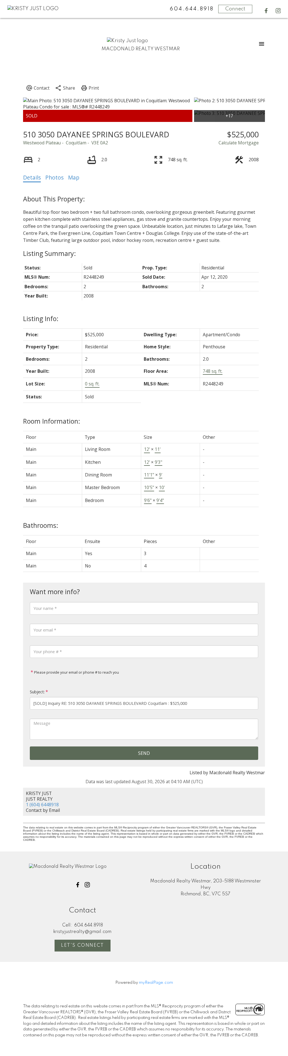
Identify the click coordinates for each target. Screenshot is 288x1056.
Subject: (37, 691)
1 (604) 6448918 (42, 804)
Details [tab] (32, 177)
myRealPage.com (156, 983)
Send (144, 753)
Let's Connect (82, 945)
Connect (235, 9)
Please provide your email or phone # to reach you (76, 672)
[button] (266, 10)
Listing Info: (40, 318)
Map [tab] (73, 177)
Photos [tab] (54, 177)
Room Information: (51, 421)
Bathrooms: (40, 525)
